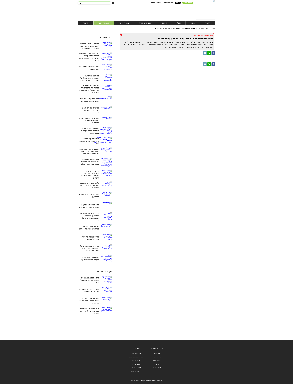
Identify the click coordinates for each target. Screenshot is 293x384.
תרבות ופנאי (124, 23)
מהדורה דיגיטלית (155, 3)
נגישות (157, 364)
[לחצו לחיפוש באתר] (80, 2)
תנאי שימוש (157, 353)
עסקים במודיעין (136, 364)
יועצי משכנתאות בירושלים (136, 357)
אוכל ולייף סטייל (145, 23)
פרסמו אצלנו (187, 3)
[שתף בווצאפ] (209, 53)
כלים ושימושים (157, 348)
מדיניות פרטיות (157, 357)
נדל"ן (179, 23)
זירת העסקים (104, 23)
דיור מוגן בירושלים (136, 371)
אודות (178, 3)
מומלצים (136, 348)
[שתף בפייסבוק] (113, 3)
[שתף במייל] (205, 53)
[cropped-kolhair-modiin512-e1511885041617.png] (205, 9)
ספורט (164, 23)
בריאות (85, 23)
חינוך (193, 23)
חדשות (207, 23)
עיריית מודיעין (136, 360)
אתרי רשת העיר (136, 353)
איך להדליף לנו (168, 3)
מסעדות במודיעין (136, 367)
